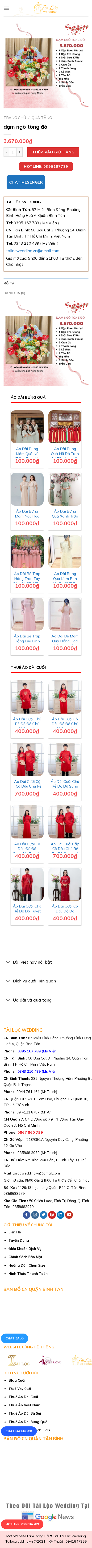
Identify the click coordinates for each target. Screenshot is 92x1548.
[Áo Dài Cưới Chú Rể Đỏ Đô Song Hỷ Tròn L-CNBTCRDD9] (65, 759)
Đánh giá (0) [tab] (14, 293)
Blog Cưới (16, 1380)
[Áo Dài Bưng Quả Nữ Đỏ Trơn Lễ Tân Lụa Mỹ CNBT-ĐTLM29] (65, 426)
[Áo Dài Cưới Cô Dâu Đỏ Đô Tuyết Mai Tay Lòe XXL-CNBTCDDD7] (65, 884)
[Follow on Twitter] (43, 1215)
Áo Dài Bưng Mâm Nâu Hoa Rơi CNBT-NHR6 (27, 518)
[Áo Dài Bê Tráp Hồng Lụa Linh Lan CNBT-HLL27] (27, 614)
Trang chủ (15, 117)
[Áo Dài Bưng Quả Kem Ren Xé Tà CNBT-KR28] (65, 551)
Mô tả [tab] (9, 283)
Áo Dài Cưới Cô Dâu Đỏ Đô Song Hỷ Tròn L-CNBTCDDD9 (27, 851)
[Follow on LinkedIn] (60, 1215)
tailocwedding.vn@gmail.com (32, 250)
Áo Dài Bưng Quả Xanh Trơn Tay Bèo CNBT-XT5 (65, 518)
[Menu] (6, 8)
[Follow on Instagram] (35, 1215)
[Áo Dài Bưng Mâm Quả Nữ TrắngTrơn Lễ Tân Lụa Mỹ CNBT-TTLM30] (27, 426)
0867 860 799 (30, 1132)
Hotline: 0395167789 (22, 1524)
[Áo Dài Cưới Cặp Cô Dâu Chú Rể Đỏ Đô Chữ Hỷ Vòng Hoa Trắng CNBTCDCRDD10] (27, 759)
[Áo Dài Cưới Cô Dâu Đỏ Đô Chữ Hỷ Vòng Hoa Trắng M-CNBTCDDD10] (65, 697)
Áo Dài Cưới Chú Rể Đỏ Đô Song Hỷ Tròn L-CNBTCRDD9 (65, 788)
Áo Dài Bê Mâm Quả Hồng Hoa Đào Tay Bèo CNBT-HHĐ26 (65, 643)
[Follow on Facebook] (26, 1215)
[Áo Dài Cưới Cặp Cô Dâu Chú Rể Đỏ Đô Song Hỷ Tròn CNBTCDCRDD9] (65, 821)
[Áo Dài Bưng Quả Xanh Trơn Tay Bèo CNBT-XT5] (65, 489)
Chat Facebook (19, 1431)
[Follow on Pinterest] (52, 1215)
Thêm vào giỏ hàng (53, 152)
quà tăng (42, 117)
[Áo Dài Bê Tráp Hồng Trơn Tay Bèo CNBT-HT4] (27, 551)
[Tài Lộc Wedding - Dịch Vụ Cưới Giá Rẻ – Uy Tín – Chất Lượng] (46, 8)
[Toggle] (8, 962)
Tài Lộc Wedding (72, 1536)
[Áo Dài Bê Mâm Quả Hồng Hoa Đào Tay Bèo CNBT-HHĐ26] (65, 614)
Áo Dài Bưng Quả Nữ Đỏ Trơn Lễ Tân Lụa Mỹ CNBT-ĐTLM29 (65, 456)
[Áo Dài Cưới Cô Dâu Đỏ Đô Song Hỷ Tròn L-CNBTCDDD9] (27, 821)
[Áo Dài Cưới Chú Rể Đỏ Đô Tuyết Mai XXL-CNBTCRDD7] (27, 884)
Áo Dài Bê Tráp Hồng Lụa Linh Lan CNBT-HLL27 (27, 643)
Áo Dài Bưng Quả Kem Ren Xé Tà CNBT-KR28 (65, 581)
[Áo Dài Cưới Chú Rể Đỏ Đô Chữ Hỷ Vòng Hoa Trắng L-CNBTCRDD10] (27, 697)
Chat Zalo (15, 1338)
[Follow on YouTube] (69, 1215)
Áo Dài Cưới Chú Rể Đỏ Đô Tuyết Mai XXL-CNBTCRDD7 (27, 913)
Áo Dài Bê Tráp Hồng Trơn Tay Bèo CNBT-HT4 (27, 578)
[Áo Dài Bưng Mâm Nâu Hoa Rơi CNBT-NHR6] (27, 489)
